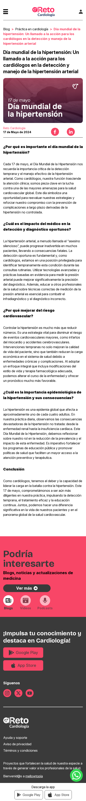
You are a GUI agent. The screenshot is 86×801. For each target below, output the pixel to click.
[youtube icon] (30, 693)
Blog (6, 29)
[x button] (18, 693)
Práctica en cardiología (31, 29)
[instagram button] (7, 693)
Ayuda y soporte (15, 738)
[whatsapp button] (76, 775)
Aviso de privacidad (17, 744)
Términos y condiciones (20, 750)
